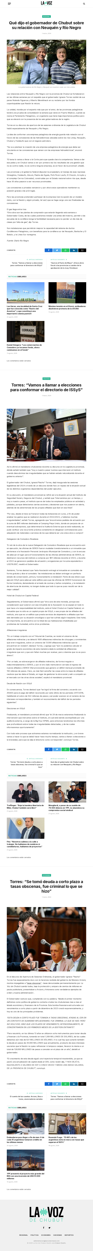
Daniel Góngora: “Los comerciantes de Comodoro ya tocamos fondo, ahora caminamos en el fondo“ (24, 347)
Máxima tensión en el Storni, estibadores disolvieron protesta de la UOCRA (67, 307)
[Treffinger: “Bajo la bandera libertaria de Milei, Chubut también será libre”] (25, 791)
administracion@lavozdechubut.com (46, 1241)
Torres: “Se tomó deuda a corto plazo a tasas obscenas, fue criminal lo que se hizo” (26, 764)
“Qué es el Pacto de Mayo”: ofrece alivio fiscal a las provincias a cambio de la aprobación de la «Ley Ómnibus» (67, 265)
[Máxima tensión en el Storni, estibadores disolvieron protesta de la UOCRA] (67, 292)
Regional (46, 16)
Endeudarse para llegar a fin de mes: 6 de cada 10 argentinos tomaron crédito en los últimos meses (25, 1139)
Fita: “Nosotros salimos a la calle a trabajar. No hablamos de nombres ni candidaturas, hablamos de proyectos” (24, 844)
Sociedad (57, 1235)
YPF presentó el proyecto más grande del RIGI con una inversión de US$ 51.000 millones (25, 1176)
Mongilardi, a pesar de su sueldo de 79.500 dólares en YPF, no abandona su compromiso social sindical (66, 807)
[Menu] (9, 3)
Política (46, 378)
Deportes (69, 1235)
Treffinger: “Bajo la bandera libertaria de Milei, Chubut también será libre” (25, 806)
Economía (46, 875)
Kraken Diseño (60, 1243)
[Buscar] (84, 3)
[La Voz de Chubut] (46, 3)
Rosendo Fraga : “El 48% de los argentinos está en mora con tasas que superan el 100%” (66, 1139)
